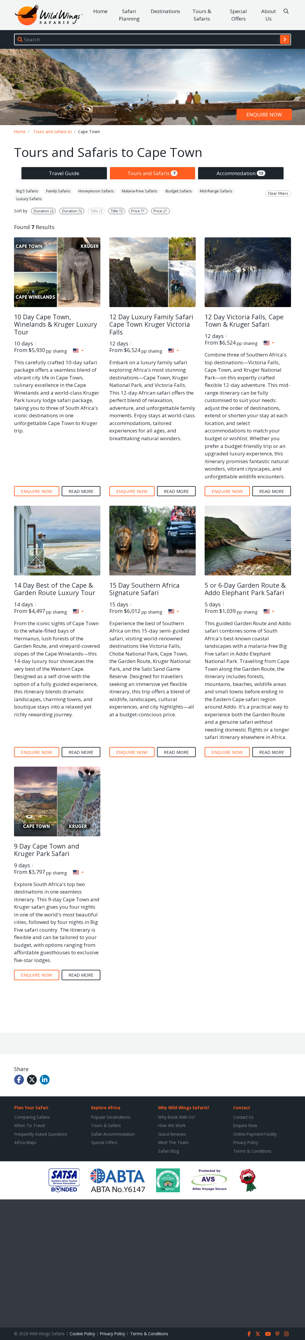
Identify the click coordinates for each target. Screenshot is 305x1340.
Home (100, 11)
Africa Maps (25, 1142)
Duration (42, 211)
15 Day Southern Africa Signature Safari (144, 589)
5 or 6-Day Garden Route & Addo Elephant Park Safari (245, 589)
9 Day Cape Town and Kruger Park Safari (46, 850)
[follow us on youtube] (268, 1333)
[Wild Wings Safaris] (48, 15)
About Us (268, 15)
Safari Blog (168, 1151)
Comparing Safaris (32, 1117)
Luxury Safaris (29, 198)
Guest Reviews (172, 1134)
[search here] (286, 11)
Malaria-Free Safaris (139, 191)
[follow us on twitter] (258, 1333)
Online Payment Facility (255, 1134)
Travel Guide (64, 173)
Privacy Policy (245, 1142)
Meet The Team (173, 1142)
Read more (81, 491)
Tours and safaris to (52, 131)
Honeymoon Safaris (96, 191)
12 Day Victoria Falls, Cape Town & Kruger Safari (244, 320)
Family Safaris (58, 191)
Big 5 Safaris (27, 191)
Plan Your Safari (31, 1107)
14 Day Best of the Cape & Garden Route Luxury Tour (54, 589)
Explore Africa (105, 1107)
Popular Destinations (110, 1117)
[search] (285, 39)
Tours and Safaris (151, 173)
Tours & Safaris (201, 15)
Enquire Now (245, 1125)
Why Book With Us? (176, 1117)
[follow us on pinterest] (277, 1333)
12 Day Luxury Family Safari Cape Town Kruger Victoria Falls (151, 324)
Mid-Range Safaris (216, 191)
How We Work (172, 1125)
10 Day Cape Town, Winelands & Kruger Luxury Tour (55, 324)
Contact (241, 1107)
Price (136, 211)
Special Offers (238, 15)
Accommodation (240, 173)
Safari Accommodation (113, 1134)
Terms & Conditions (252, 1151)
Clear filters (278, 193)
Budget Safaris (179, 191)
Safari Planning (129, 15)
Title (95, 211)
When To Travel (29, 1125)
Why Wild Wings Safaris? (183, 1107)
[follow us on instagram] (286, 1333)
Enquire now (264, 114)
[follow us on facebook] (249, 1333)
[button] (78, 350)
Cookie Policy (82, 1333)
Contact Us (243, 1117)
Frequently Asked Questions (40, 1134)
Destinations (165, 11)
